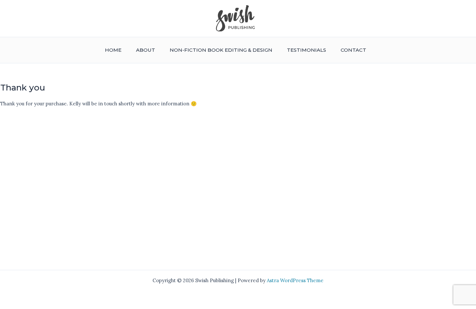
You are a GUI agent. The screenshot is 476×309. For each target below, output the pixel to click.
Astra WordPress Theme (295, 280)
